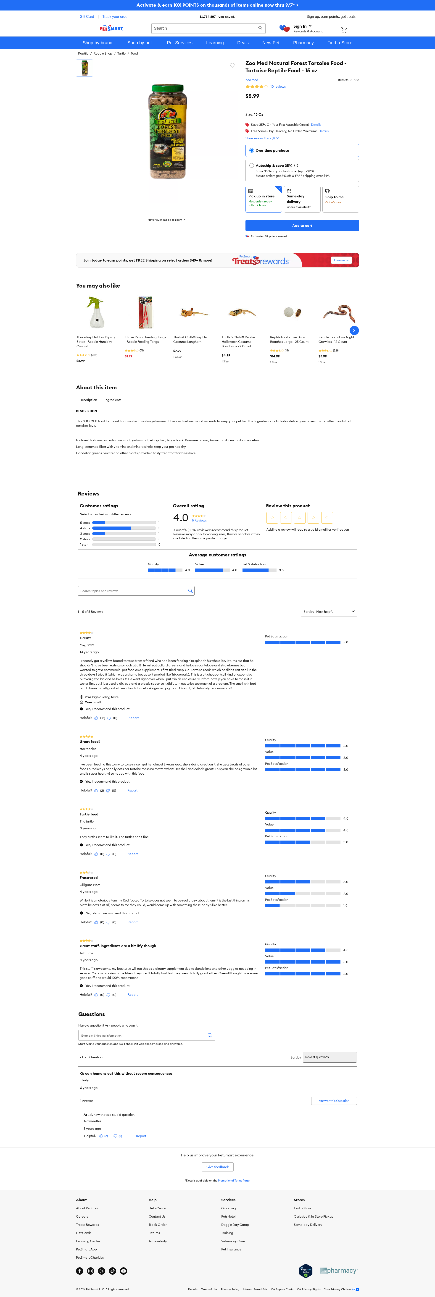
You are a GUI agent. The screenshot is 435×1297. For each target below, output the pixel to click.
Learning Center (88, 1241)
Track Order (158, 1225)
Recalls (193, 1289)
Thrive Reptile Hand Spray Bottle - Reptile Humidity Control (95, 341)
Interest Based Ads (255, 1289)
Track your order (115, 16)
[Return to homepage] (111, 28)
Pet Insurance (231, 1249)
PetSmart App (86, 1249)
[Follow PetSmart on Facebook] (79, 1271)
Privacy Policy (230, 1289)
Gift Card (87, 16)
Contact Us (157, 1216)
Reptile (83, 53)
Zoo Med (251, 80)
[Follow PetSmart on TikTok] (112, 1271)
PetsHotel (228, 1216)
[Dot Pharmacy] (338, 1270)
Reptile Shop (103, 53)
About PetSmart (88, 1208)
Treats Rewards (87, 1225)
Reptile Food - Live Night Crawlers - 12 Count (336, 339)
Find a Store (302, 1208)
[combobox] (208, 27)
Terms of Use (209, 1289)
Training (227, 1233)
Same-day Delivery (308, 1225)
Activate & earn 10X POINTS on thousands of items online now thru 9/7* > (217, 5)
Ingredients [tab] (113, 400)
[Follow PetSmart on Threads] (101, 1271)
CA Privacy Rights (309, 1289)
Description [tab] (88, 400)
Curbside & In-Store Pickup (313, 1216)
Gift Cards (83, 1233)
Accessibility (158, 1241)
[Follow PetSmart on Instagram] (90, 1271)
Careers (82, 1216)
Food (134, 53)
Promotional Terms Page (234, 1180)
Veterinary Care (233, 1241)
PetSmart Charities (90, 1257)
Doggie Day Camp (235, 1225)
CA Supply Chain (282, 1289)
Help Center (158, 1208)
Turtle (121, 53)
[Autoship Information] (296, 165)
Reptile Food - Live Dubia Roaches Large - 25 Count (289, 339)
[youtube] (123, 1271)
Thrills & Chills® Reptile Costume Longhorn (190, 339)
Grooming (228, 1208)
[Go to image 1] (84, 68)
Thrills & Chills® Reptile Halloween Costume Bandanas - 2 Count (238, 341)
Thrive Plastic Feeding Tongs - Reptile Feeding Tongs (145, 339)
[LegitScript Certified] (306, 1271)
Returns (154, 1233)
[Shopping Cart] (350, 30)
